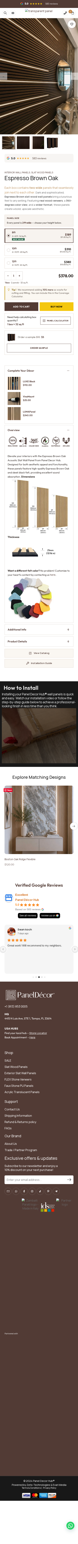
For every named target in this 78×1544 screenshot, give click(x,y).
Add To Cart (21, 306)
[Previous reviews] (3, 949)
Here (32, 1037)
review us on (48, 915)
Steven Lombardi (29, 929)
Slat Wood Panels (42, 172)
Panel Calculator (57, 320)
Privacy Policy (49, 1487)
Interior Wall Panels (17, 172)
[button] (73, 826)
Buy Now (57, 306)
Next (74, 76)
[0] (72, 13)
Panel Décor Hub (27, 900)
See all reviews (27, 915)
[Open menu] (13, 13)
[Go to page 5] (42, 977)
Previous (3, 76)
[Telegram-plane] (56, 1191)
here (53, 574)
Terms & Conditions (31, 1487)
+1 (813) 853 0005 (16, 1006)
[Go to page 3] (36, 977)
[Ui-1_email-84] (8, 1191)
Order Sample (39, 348)
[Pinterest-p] (48, 1191)
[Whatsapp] (16, 1191)
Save (9, 790)
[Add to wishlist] (72, 24)
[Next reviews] (75, 949)
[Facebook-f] (24, 1191)
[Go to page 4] (39, 977)
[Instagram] (32, 1191)
